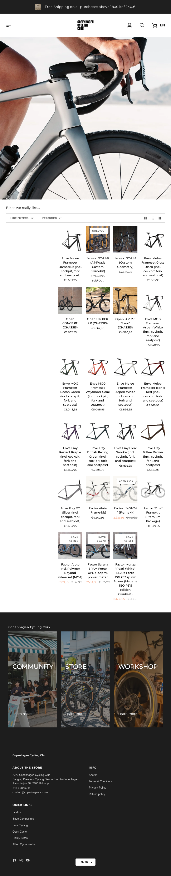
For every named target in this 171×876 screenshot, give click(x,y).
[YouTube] (28, 860)
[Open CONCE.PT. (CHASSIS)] (70, 300)
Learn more (22, 714)
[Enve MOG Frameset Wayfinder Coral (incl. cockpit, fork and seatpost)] (98, 364)
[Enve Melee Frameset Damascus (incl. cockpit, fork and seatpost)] (70, 239)
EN (162, 25)
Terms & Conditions (101, 781)
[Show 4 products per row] (160, 218)
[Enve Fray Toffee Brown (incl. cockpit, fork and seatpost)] (153, 429)
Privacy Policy (97, 787)
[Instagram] (21, 860)
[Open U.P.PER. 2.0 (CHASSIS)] (98, 300)
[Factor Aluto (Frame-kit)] (98, 489)
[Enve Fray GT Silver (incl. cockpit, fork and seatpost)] (70, 489)
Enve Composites (23, 818)
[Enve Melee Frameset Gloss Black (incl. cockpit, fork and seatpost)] (153, 239)
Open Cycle (20, 831)
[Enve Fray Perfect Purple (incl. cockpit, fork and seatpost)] (70, 429)
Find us (17, 812)
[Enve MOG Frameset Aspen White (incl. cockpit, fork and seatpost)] (153, 300)
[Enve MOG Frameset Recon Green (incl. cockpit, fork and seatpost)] (70, 364)
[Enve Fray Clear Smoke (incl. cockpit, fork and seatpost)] (125, 429)
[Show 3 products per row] (152, 218)
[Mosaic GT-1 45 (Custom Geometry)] (125, 239)
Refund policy (97, 794)
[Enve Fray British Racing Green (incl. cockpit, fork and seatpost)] (98, 429)
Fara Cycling (20, 825)
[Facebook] (14, 860)
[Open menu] (12, 25)
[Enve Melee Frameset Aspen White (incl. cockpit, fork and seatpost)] (125, 364)
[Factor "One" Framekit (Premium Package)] (153, 489)
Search (93, 774)
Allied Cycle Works (24, 844)
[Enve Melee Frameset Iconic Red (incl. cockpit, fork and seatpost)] (153, 364)
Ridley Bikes (20, 837)
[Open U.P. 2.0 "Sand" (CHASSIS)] (125, 300)
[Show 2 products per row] (145, 218)
